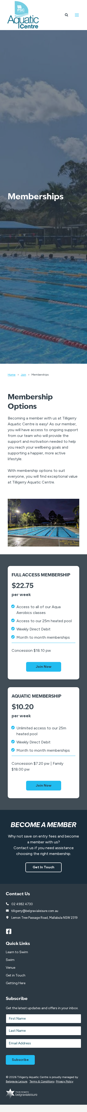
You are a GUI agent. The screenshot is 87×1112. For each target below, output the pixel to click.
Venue (10, 968)
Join (23, 374)
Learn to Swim (17, 952)
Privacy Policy (64, 1081)
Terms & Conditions (41, 1081)
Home (11, 374)
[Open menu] (76, 15)
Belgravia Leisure (16, 1081)
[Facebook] (11, 931)
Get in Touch (15, 975)
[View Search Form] (66, 15)
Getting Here (15, 983)
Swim (10, 960)
